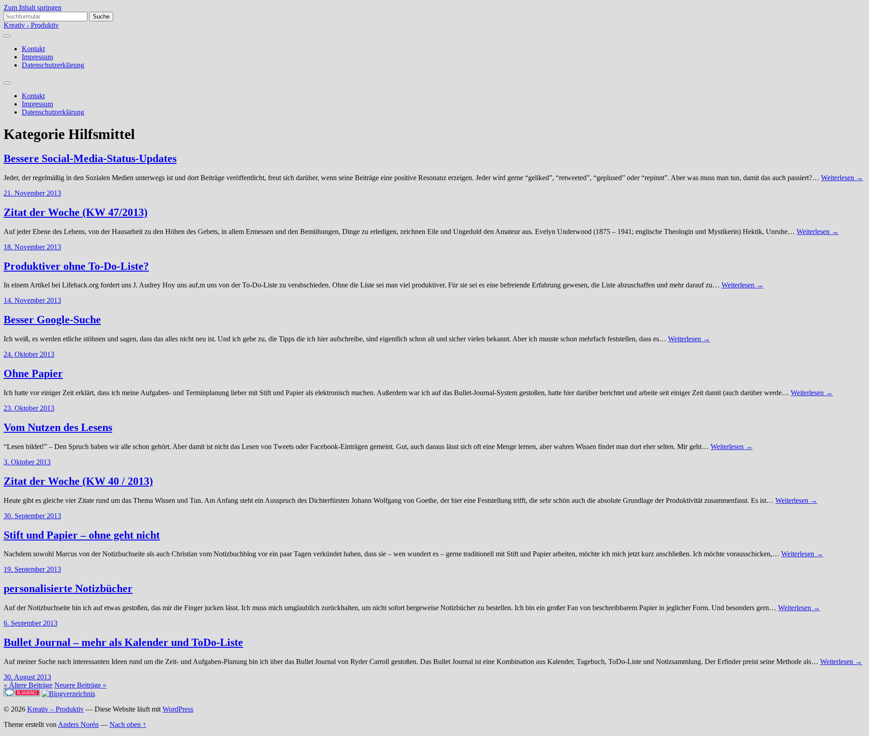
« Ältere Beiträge (28, 685)
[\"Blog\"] (68, 694)
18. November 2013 (32, 247)
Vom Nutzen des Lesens (58, 427)
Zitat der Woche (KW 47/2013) (76, 212)
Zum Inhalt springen (33, 7)
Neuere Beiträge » (80, 685)
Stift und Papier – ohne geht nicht (82, 535)
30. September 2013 (32, 516)
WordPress (177, 709)
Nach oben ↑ (128, 724)
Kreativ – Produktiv (55, 709)
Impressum (37, 57)
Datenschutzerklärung (53, 65)
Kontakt (33, 49)
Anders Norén (78, 724)
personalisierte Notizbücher (68, 588)
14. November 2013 (32, 300)
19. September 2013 (32, 569)
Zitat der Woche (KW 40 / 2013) (78, 481)
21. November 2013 (32, 193)
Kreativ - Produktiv (31, 25)
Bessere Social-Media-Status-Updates (90, 158)
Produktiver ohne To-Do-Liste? (76, 266)
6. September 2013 (30, 623)
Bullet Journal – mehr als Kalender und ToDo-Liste (123, 642)
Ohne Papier (33, 373)
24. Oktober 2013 (29, 354)
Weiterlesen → (842, 178)
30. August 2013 (27, 677)
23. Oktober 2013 (29, 408)
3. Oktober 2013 (27, 462)
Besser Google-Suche (52, 319)
